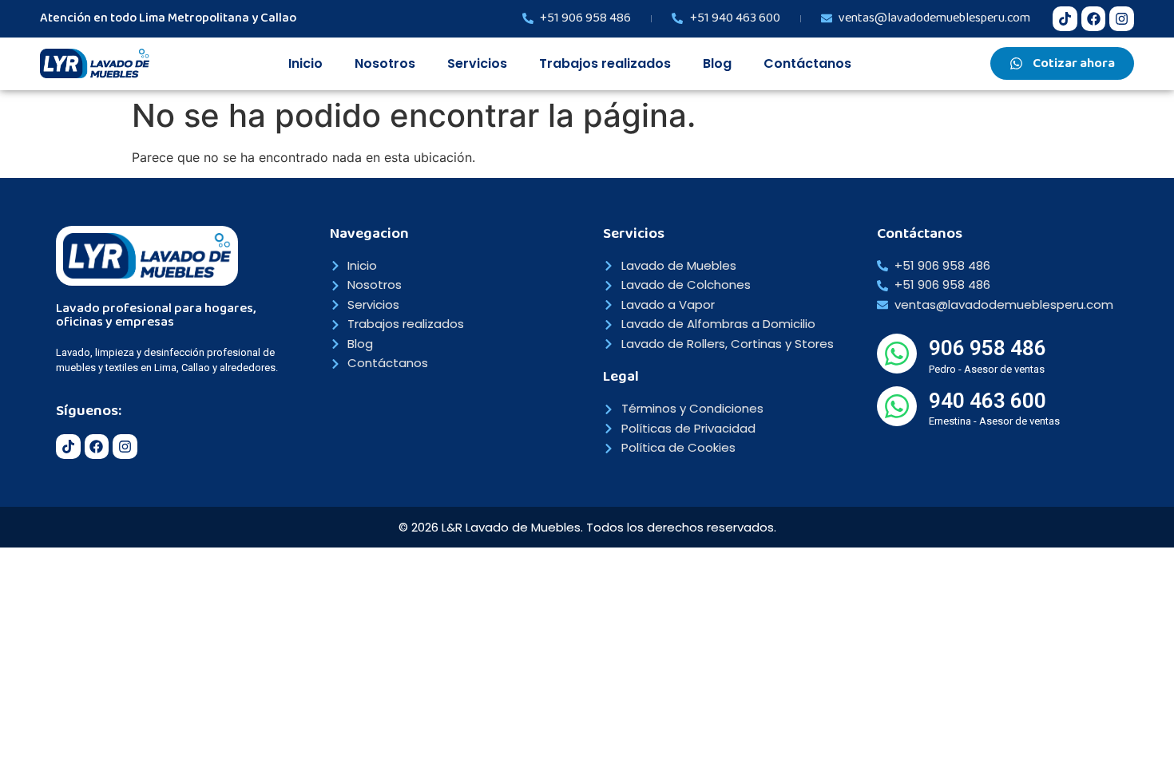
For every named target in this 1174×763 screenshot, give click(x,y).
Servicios (477, 63)
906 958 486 (987, 348)
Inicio (305, 63)
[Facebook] (1093, 18)
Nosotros (385, 63)
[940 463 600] (897, 406)
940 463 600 (987, 401)
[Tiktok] (1065, 18)
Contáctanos (807, 63)
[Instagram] (1121, 18)
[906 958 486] (897, 354)
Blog (717, 63)
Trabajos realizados (605, 63)
